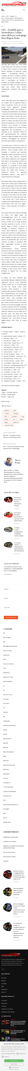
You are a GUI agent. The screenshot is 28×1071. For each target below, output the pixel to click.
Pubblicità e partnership (10, 837)
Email (6, 598)
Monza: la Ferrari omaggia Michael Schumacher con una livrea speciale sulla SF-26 (19, 875)
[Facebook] (2, 969)
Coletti (7, 413)
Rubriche (6, 761)
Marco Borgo (7, 43)
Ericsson (16, 413)
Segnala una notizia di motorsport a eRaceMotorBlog (13, 847)
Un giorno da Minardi (9, 791)
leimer (6, 419)
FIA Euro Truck (7, 695)
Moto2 (5, 730)
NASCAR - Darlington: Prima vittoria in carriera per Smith (12, 436)
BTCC (5, 659)
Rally (4, 756)
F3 (4, 690)
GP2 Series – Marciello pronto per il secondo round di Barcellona (18, 517)
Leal (23, 416)
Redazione (4, 1003)
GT (4, 708)
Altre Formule (7, 651)
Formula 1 (6, 699)
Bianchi (7, 410)
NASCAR (5, 747)
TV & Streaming (8, 787)
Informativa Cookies (9, 857)
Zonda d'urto (7, 822)
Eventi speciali (7, 681)
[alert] (14, 1056)
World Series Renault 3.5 (10, 805)
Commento (8, 574)
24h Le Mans (7, 637)
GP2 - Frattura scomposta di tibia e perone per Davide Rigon (13, 447)
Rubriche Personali (9, 765)
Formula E (6, 703)
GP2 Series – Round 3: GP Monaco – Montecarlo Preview (18, 502)
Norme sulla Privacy (9, 852)
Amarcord (6, 655)
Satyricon (6, 769)
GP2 (6, 416)
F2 (2, 26)
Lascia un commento (18, 43)
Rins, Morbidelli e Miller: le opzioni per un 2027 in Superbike (18, 891)
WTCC (5, 818)
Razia (21, 419)
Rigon (6, 422)
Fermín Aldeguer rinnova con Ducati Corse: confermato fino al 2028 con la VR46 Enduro (18, 1041)
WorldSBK (6, 809)
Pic (14, 419)
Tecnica (5, 778)
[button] (14, 1067)
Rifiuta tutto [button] (14, 1064)
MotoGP (5, 743)
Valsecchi (16, 422)
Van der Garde (9, 425)
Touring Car (6, 783)
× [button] (26, 1042)
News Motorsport (8, 752)
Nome (6, 589)
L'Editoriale (6, 721)
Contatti (5, 861)
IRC (4, 717)
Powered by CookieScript (14, 1069)
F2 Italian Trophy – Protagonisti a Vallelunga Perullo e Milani (18, 532)
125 (4, 633)
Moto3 (5, 734)
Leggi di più (12, 1051)
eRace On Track (8, 677)
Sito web (7, 607)
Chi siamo (4, 1000)
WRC (4, 813)
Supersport (6, 774)
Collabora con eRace (9, 841)
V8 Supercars (7, 796)
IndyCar (5, 712)
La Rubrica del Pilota (9, 725)
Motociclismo (7, 739)
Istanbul (14, 416)
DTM (4, 668)
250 (4, 642)
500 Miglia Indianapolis (10, 646)
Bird (15, 410)
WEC (4, 800)
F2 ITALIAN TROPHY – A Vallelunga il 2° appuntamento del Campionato (19, 547)
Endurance (6, 673)
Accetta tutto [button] (13, 1060)
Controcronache (8, 664)
